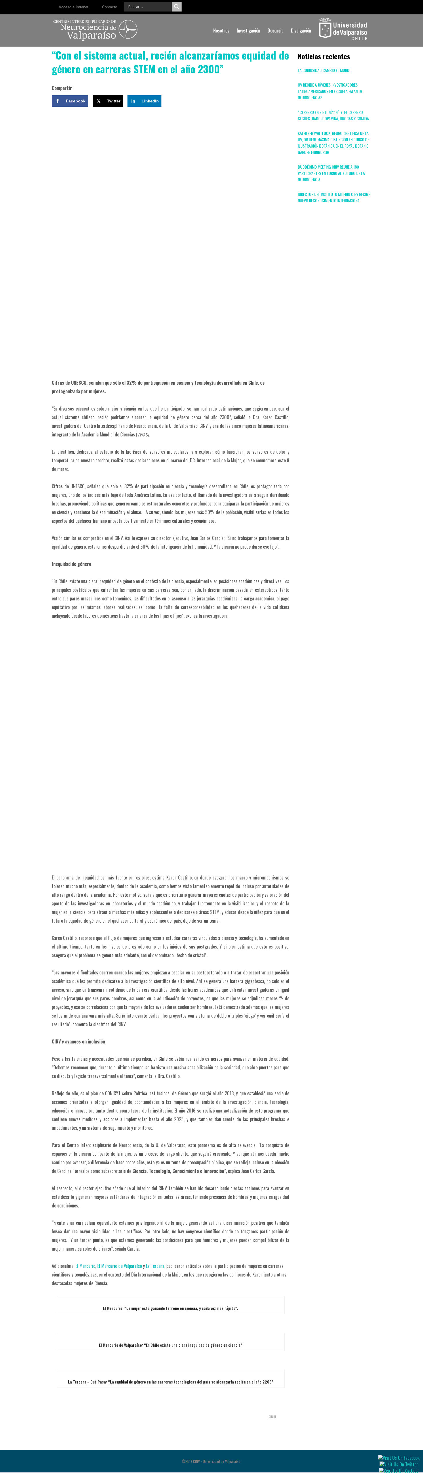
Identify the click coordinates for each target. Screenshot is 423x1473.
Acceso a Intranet (73, 7)
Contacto (109, 7)
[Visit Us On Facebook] (399, 1457)
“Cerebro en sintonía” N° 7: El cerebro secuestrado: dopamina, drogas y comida (333, 115)
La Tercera (155, 1265)
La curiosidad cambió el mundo (325, 70)
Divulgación (301, 30)
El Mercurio (85, 1265)
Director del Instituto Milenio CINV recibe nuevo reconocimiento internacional (334, 197)
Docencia (275, 30)
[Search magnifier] (177, 7)
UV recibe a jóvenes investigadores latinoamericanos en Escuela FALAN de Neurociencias (330, 91)
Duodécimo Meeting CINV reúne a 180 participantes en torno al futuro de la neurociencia (331, 173)
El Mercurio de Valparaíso (119, 1265)
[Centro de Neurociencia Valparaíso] (95, 30)
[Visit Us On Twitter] (398, 1463)
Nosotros (221, 30)
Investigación (248, 30)
